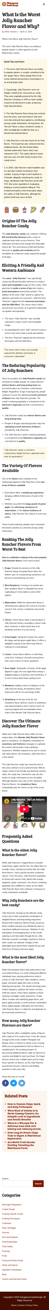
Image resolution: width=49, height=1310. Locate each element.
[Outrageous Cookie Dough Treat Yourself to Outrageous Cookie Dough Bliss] (10, 4)
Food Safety (7, 1246)
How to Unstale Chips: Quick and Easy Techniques (23, 1105)
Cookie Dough (8, 1209)
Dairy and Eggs (9, 1228)
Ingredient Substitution (12, 1270)
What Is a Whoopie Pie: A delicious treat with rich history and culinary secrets (24, 1126)
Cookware (6, 1223)
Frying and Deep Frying (12, 1260)
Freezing (6, 1251)
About (13, 1305)
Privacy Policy (32, 1305)
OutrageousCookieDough (30, 1297)
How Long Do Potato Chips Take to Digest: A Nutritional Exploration (24, 1135)
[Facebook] (5, 1083)
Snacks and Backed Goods (14, 1279)
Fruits (4, 1256)
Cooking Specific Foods (12, 1214)
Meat (4, 1274)
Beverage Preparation (11, 1204)
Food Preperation (9, 1242)
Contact (21, 1305)
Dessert (5, 1232)
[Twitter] (13, 1083)
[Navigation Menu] (44, 4)
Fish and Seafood (10, 1237)
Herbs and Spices (10, 1265)
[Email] (21, 1083)
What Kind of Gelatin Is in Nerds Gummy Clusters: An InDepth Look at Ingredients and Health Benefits (23, 1115)
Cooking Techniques (11, 1218)
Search (5, 1178)
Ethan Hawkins (11, 32)
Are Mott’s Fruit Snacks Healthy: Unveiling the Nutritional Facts (21, 1145)
